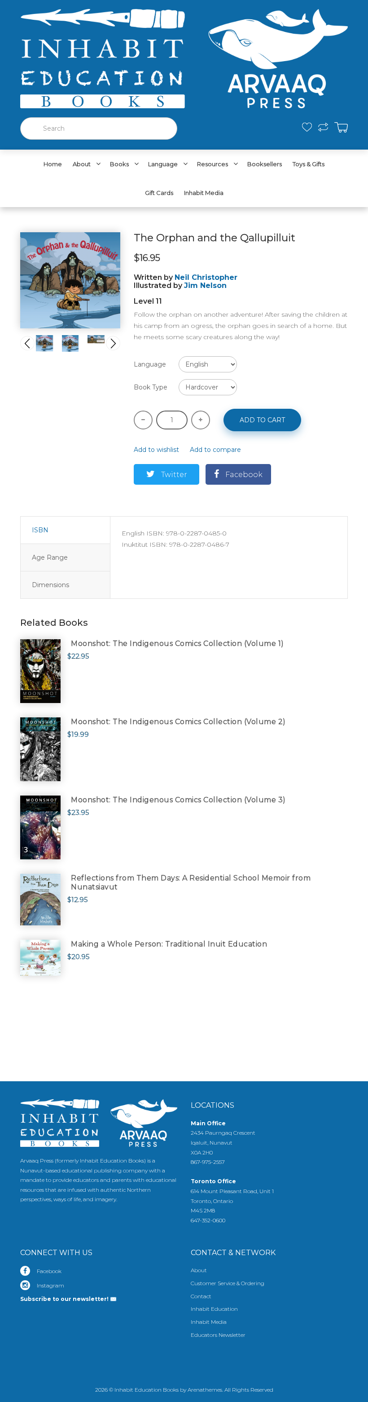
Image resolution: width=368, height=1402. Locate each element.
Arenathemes (205, 1389)
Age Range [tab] (50, 557)
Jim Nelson (205, 285)
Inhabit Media (209, 1321)
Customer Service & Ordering (227, 1283)
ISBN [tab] (40, 530)
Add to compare (215, 450)
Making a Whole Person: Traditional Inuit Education (169, 944)
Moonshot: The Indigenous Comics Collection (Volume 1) (177, 643)
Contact (201, 1296)
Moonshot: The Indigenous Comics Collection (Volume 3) (178, 800)
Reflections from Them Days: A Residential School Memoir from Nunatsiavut (191, 882)
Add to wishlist (156, 450)
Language (150, 364)
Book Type (150, 387)
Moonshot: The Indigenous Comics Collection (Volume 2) (178, 721)
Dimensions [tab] (50, 585)
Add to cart (262, 420)
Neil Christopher (206, 277)
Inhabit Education (214, 1308)
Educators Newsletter (218, 1334)
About (199, 1270)
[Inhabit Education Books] (184, 57)
